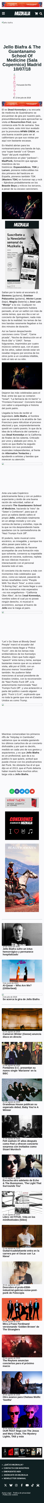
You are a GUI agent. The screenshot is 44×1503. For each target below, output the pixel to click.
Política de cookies (10, 1495)
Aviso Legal (6, 1493)
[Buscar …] (40, 13)
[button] (11, 791)
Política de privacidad (21, 1493)
